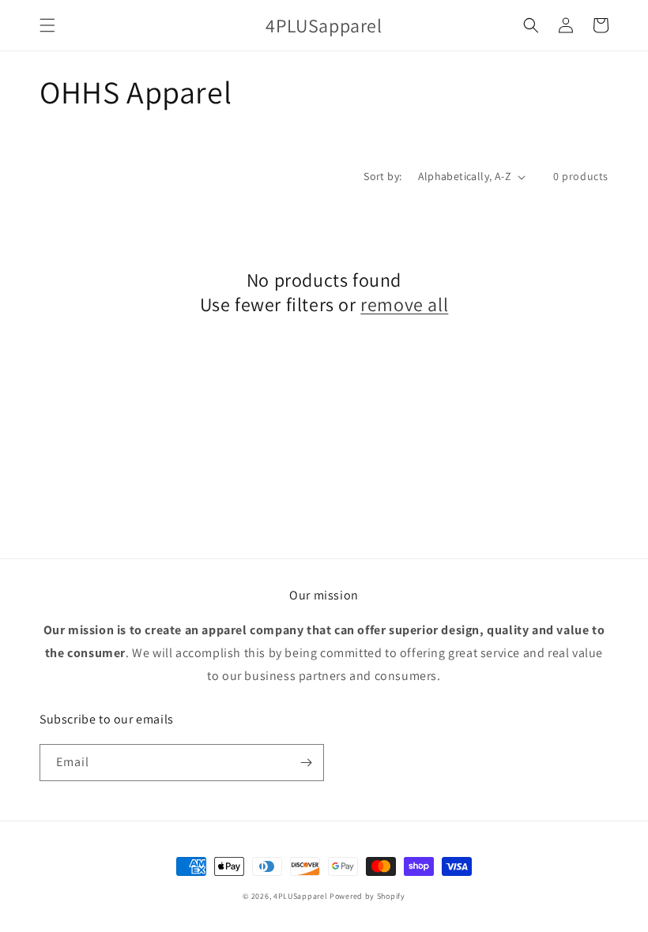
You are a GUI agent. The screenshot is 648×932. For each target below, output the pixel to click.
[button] (47, 25)
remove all (404, 304)
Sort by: (382, 176)
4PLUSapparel (300, 896)
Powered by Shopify (367, 896)
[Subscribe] (305, 762)
